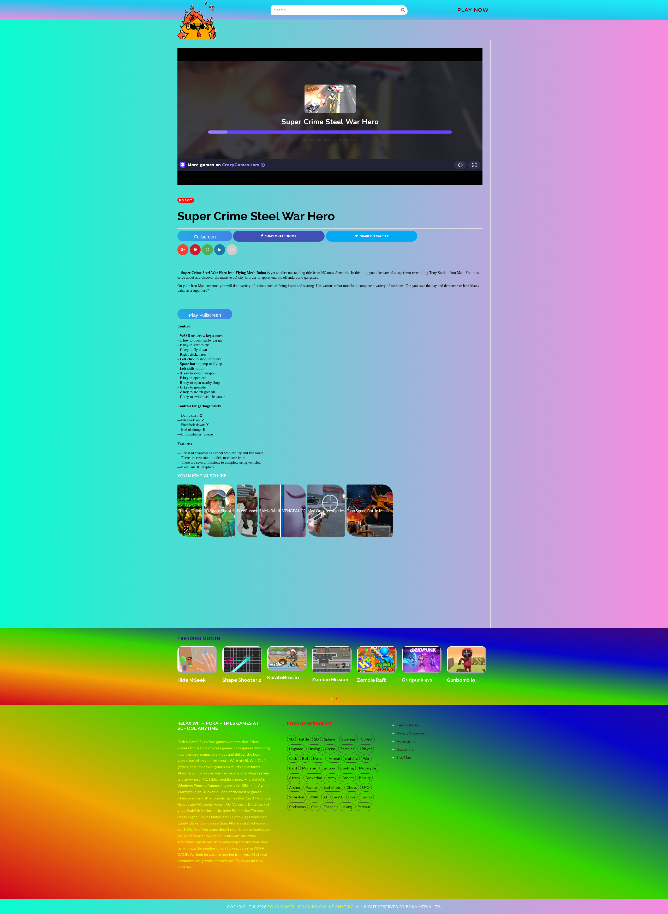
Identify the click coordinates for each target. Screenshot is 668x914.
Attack (294, 777)
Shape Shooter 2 (376, 680)
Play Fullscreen (205, 315)
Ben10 (337, 797)
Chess (352, 787)
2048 (314, 797)
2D (316, 739)
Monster (309, 768)
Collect (367, 739)
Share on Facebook (280, 236)
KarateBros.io (418, 677)
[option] (199, 667)
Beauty (365, 777)
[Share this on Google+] (182, 249)
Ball (305, 758)
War (366, 758)
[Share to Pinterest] (231, 249)
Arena (330, 748)
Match (318, 758)
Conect (348, 777)
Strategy (348, 739)
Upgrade (296, 748)
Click (293, 758)
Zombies (347, 748)
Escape (330, 806)
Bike (351, 797)
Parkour (363, 806)
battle (304, 739)
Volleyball (297, 797)
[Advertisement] (216, 613)
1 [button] (331, 701)
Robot (186, 200)
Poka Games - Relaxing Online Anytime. (311, 906)
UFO (366, 787)
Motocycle (367, 768)
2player (330, 739)
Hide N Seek (326, 680)
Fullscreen (205, 237)
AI (325, 797)
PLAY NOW (472, 10)
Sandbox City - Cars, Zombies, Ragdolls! (239, 685)
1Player (366, 748)
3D (291, 739)
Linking (346, 806)
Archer (294, 787)
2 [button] (336, 701)
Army (332, 777)
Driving (314, 748)
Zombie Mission (465, 679)
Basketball (314, 777)
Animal (334, 758)
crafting (351, 758)
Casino (366, 797)
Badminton (332, 787)
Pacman (312, 787)
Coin (315, 806)
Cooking (347, 768)
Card (293, 768)
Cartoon (328, 768)
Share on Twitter (374, 236)
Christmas (297, 806)
